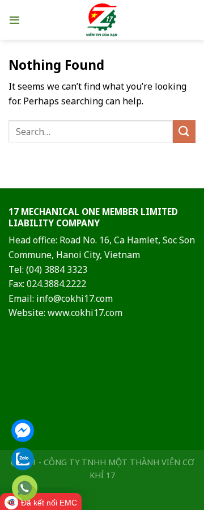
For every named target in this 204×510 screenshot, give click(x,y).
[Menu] (14, 19)
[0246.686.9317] (24, 488)
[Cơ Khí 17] (102, 20)
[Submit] (184, 131)
